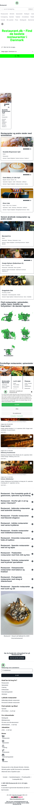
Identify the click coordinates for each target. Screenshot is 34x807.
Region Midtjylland (11, 158)
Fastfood (7, 386)
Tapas (11, 265)
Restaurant (3, 5)
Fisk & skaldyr (16, 384)
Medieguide (5, 718)
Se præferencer (17, 413)
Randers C (4, 126)
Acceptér (17, 404)
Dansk (3, 115)
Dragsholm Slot (7, 290)
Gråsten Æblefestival (7, 479)
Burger (4, 205)
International (4, 387)
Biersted (3, 244)
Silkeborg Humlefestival (8, 452)
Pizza (10, 205)
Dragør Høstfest (5, 426)
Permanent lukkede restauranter (11, 702)
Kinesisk (30, 383)
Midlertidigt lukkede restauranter (11, 700)
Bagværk (5, 179)
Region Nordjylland (11, 184)
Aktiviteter (4, 694)
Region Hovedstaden (10, 269)
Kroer (19, 240)
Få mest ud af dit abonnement (10, 722)
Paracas (27, 381)
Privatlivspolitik (20, 416)
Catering (4, 687)
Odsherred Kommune (18, 296)
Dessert (12, 179)
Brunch (8, 179)
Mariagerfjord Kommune (21, 209)
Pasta (7, 205)
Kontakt (5, 777)
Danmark (4, 119)
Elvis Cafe (6, 203)
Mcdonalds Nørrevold (6, 382)
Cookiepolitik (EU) (17, 779)
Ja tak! (17, 675)
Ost (15, 179)
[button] (31, 392)
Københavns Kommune (21, 269)
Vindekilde (29, 296)
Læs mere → (4, 432)
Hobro (28, 209)
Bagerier (10, 181)
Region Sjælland (9, 296)
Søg (18, 56)
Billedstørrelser (6, 720)
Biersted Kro (6, 236)
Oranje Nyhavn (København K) (12, 263)
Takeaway (14, 207)
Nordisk (9, 292)
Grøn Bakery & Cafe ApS (11, 177)
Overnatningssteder (12, 294)
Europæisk (7, 265)
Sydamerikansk (28, 386)
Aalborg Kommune (20, 184)
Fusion (26, 383)
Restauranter (4, 117)
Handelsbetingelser (14, 777)
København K (5, 271)
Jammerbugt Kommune (20, 242)
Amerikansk (4, 384)
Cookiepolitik (13, 416)
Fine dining (4, 292)
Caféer (14, 181)
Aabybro (27, 242)
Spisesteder (5, 181)
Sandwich (14, 205)
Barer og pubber (17, 267)
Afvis (17, 409)
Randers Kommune (20, 158)
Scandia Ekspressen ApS (6, 111)
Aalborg (26, 184)
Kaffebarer (24, 181)
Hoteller (18, 294)
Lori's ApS (17, 381)
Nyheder (4, 708)
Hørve (25, 296)
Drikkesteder (18, 181)
